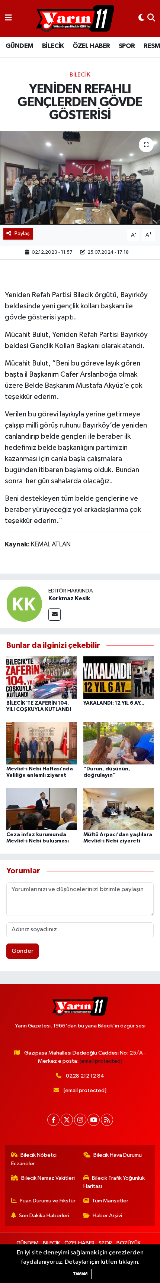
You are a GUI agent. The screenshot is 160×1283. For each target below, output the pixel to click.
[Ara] (151, 18)
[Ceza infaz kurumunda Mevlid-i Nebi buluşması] (41, 809)
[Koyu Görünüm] (141, 18)
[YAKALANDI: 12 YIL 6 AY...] (118, 677)
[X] (67, 1120)
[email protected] (101, 1061)
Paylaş (22, 233)
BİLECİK (53, 46)
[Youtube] (93, 1120)
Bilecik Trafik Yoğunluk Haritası (114, 1182)
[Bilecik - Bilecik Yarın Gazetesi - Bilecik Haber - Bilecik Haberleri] (75, 18)
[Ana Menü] (8, 18)
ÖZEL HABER (91, 46)
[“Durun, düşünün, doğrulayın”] (118, 743)
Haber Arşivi (107, 1215)
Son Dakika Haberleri (44, 1215)
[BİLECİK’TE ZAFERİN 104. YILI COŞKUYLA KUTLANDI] (41, 677)
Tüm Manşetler (110, 1201)
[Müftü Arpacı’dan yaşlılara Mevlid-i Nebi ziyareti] (118, 809)
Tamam (80, 1274)
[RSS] (107, 1120)
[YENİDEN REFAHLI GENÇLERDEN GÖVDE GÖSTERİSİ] (80, 178)
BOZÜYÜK (128, 1243)
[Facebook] (53, 1120)
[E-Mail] (54, 614)
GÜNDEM (19, 46)
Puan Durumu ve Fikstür (48, 1201)
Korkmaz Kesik (69, 598)
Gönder (22, 951)
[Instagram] (80, 1120)
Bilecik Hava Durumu (117, 1155)
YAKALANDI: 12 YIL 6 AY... (113, 703)
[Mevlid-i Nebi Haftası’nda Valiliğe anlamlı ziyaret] (41, 743)
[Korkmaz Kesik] (24, 604)
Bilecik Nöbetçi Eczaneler (34, 1159)
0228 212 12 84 (85, 1076)
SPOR (127, 46)
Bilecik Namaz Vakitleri (48, 1178)
